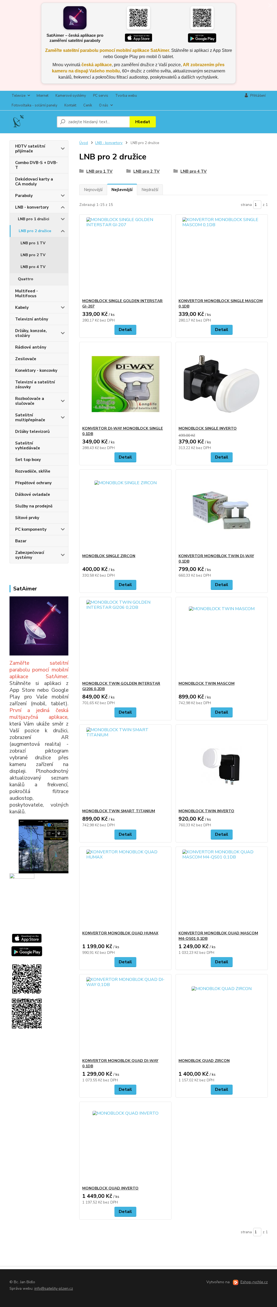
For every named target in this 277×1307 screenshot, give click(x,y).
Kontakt (70, 105)
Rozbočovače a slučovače (29, 401)
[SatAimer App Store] (138, 38)
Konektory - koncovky (36, 370)
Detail (125, 330)
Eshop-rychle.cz (254, 1282)
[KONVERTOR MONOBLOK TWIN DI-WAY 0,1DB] (222, 511)
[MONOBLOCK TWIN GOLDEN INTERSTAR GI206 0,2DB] (125, 639)
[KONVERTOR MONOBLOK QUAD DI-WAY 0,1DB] (125, 1016)
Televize (18, 95)
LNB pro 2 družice (35, 230)
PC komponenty (31, 529)
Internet (42, 95)
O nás (103, 105)
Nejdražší (149, 189)
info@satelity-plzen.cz (53, 1288)
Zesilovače (25, 359)
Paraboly (24, 195)
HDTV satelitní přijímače (30, 148)
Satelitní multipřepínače (30, 417)
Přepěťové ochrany (33, 483)
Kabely (22, 307)
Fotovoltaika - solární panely (34, 105)
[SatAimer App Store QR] (138, 17)
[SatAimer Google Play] (202, 38)
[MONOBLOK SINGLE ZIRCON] (125, 511)
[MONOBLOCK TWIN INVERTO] (222, 766)
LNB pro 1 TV (33, 243)
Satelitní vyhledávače (27, 445)
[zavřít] (270, 5)
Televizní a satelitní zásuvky (35, 384)
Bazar (21, 541)
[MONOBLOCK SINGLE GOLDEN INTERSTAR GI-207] (125, 256)
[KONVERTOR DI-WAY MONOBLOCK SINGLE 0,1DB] (125, 384)
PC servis (100, 95)
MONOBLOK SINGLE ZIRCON (108, 556)
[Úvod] (30, 122)
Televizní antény (31, 319)
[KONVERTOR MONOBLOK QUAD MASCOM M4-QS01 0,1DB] (222, 889)
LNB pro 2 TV (33, 255)
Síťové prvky (27, 517)
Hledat (142, 122)
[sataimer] (39, 846)
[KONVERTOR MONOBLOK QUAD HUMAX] (125, 889)
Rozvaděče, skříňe (32, 471)
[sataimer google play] (26, 951)
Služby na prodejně (33, 506)
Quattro (25, 279)
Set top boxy (28, 459)
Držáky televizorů (32, 431)
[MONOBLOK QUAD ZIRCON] (222, 1016)
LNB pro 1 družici (33, 219)
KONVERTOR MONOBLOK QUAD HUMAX (120, 933)
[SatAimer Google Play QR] (202, 17)
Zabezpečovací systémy (29, 555)
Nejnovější (93, 189)
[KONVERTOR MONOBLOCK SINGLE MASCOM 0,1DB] (222, 256)
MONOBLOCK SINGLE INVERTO (208, 428)
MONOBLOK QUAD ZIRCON (204, 1060)
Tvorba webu (126, 95)
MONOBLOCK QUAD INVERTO (110, 1188)
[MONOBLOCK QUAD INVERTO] (125, 1144)
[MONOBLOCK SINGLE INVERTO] (222, 384)
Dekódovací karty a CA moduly (34, 181)
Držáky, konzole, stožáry (31, 333)
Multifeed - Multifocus (26, 293)
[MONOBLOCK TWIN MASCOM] (222, 639)
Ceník (87, 105)
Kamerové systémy (70, 95)
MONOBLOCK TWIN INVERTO (206, 811)
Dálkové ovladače (32, 494)
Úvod (83, 143)
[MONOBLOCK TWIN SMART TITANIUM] (125, 766)
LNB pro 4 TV (33, 266)
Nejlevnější (122, 189)
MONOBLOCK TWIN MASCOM (207, 683)
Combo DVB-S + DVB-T (36, 165)
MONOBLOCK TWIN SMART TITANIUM (118, 811)
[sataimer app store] (26, 938)
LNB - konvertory (32, 207)
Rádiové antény (30, 347)
